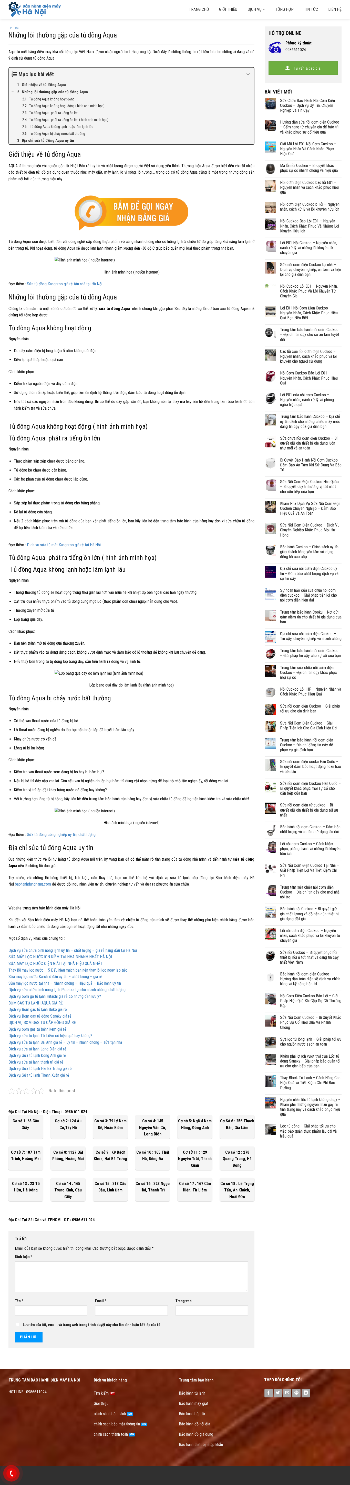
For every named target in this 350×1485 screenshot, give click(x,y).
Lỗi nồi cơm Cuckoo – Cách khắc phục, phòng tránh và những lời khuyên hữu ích (310, 848)
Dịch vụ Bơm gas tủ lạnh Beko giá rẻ (37, 1009)
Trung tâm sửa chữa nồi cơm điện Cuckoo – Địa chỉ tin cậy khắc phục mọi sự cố (308, 672)
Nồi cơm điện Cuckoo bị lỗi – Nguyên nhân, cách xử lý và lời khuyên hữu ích (309, 207)
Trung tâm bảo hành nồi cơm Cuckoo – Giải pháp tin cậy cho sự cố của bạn (310, 653)
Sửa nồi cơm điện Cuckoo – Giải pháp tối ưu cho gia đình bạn (310, 708)
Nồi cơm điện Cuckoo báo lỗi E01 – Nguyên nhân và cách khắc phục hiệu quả (309, 187)
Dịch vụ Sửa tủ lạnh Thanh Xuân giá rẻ (38, 1075)
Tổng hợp (284, 9)
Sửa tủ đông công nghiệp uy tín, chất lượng (61, 834)
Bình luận (23, 1257)
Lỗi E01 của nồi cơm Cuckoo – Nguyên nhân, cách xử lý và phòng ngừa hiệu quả (307, 399)
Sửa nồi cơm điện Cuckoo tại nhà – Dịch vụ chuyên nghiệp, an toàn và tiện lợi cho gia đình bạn (310, 269)
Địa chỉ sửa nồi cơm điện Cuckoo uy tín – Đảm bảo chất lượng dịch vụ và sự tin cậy (309, 573)
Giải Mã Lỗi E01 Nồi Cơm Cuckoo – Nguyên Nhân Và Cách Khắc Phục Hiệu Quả (308, 149)
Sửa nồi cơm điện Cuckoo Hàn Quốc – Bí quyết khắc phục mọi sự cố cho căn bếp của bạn (310, 788)
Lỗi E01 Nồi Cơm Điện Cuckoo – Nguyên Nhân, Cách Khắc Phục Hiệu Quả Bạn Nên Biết (309, 313)
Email (100, 1301)
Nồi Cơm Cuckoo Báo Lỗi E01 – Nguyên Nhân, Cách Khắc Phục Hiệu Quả (309, 378)
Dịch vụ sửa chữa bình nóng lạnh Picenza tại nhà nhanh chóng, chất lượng (67, 989)
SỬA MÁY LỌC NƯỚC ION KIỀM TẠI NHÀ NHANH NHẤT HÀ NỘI (60, 956)
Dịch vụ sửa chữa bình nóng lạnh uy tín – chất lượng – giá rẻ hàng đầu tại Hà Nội (72, 950)
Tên (19, 1301)
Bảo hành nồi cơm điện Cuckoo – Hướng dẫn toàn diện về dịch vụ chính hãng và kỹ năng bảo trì (310, 979)
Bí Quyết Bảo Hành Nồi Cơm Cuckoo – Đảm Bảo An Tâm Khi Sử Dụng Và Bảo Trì (311, 465)
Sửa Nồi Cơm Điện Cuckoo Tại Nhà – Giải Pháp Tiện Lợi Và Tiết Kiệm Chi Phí (309, 870)
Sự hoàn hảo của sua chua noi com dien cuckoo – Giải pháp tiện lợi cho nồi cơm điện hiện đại (308, 595)
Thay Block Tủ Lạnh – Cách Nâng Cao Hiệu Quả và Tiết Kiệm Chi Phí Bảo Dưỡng (310, 1082)
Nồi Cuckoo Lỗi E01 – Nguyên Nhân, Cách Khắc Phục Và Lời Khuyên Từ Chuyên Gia (309, 291)
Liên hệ (335, 9)
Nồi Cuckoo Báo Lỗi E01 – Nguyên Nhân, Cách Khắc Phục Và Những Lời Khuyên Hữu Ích (309, 226)
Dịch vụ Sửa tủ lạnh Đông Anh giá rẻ (37, 1055)
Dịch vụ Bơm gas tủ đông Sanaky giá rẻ (39, 1016)
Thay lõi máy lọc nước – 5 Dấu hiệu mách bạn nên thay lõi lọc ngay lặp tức (67, 970)
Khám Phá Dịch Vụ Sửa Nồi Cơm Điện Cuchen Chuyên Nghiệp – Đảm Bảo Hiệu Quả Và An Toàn (310, 508)
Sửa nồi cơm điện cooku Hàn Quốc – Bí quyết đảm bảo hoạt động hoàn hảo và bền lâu (310, 766)
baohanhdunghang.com (33, 884)
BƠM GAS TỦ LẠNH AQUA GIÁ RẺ (35, 1003)
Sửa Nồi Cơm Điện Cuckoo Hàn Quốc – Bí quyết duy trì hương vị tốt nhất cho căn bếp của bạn (309, 486)
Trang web (183, 1301)
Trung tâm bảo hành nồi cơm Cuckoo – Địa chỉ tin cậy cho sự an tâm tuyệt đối (309, 334)
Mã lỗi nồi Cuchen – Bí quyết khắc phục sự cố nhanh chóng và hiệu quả (309, 168)
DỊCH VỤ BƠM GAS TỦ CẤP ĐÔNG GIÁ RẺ (42, 1022)
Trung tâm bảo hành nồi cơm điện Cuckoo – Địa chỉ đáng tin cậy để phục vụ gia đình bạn (306, 745)
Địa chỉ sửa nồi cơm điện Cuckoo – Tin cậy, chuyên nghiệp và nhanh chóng (311, 636)
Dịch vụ (255, 9)
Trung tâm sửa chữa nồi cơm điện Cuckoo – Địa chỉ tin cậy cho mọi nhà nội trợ (309, 892)
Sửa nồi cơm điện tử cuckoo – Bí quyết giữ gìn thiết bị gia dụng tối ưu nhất (309, 810)
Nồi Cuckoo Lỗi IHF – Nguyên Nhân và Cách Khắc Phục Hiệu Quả (310, 692)
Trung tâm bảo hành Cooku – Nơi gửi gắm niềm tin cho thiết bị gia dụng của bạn (311, 617)
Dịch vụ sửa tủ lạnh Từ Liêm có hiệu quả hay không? (50, 1035)
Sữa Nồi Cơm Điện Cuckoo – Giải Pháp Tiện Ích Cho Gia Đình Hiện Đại (308, 725)
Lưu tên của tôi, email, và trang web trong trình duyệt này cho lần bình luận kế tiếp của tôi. (92, 1325)
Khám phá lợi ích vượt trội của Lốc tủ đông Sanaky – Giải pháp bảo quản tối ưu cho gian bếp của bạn (310, 1061)
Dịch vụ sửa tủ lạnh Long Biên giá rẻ (37, 1049)
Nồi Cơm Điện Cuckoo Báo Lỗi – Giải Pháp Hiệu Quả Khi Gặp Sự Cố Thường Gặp (310, 1000)
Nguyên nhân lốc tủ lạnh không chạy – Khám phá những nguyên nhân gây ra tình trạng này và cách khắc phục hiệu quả (310, 1107)
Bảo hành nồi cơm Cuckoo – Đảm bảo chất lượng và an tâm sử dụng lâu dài (310, 829)
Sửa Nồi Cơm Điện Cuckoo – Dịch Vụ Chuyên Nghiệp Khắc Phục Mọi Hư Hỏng (309, 530)
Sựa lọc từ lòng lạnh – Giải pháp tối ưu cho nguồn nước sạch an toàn (310, 1042)
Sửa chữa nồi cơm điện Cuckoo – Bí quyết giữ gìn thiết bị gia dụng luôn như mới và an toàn (308, 443)
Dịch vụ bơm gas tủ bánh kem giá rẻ (37, 1029)
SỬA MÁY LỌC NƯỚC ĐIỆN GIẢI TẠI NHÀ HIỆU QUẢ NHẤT (55, 963)
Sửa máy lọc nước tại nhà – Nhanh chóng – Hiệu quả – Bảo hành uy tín (64, 983)
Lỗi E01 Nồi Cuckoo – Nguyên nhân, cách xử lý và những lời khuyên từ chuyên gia (308, 247)
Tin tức (311, 9)
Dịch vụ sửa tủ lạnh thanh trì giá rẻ (35, 1062)
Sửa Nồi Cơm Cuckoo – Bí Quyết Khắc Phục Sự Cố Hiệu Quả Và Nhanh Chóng (310, 1022)
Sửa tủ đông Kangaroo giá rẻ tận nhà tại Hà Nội (64, 283)
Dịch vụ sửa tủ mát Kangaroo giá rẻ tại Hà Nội (64, 544)
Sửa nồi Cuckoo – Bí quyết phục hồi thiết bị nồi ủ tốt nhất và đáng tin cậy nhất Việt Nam (309, 957)
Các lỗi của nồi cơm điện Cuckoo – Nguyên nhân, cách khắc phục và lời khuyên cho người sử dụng (308, 356)
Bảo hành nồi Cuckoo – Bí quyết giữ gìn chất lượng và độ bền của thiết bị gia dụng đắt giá (309, 913)
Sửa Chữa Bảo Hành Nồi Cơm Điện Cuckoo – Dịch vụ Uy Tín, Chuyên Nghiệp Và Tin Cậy (307, 105)
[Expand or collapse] (248, 74)
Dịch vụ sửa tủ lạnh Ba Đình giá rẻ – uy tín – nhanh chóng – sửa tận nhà (65, 1042)
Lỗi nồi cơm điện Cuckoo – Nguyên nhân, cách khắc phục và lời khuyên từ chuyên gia (310, 935)
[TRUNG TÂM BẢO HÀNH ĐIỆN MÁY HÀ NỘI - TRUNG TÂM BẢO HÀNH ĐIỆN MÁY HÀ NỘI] (57, 9)
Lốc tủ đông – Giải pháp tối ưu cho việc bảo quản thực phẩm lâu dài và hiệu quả (308, 1131)
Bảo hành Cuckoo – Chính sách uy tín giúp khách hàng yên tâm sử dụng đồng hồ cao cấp (309, 551)
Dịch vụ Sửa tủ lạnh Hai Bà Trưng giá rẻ (40, 1068)
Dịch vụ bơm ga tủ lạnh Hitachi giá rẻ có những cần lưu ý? (54, 996)
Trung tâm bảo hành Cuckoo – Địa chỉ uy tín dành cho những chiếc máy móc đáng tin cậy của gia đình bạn (310, 421)
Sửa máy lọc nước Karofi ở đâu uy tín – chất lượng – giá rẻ (55, 976)
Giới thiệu (228, 9)
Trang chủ (199, 9)
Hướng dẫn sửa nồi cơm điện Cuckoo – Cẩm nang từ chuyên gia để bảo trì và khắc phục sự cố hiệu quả (309, 127)
